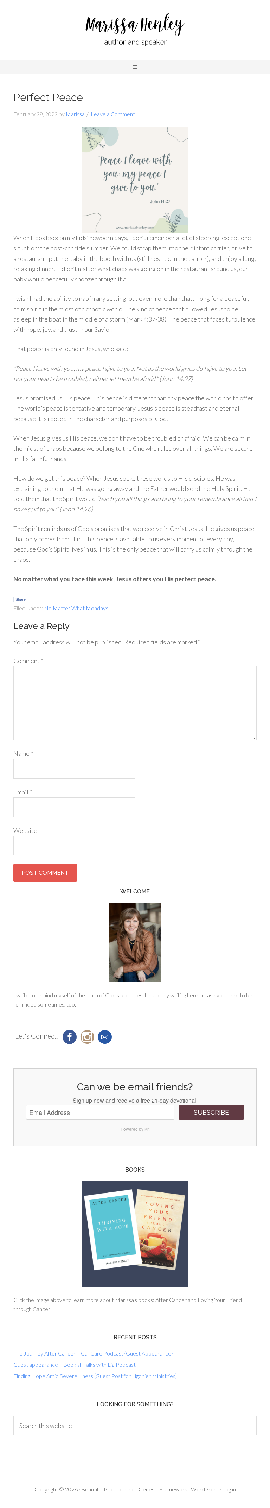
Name (23, 753)
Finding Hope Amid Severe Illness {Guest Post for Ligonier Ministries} (95, 1375)
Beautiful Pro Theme (105, 1489)
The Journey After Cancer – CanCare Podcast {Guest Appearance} (93, 1353)
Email (22, 792)
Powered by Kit (135, 1129)
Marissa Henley (135, 32)
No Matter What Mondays (76, 608)
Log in (229, 1489)
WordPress (205, 1489)
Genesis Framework (163, 1489)
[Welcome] (134, 942)
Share (20, 599)
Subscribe (211, 1112)
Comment (28, 661)
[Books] (134, 1234)
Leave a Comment (113, 114)
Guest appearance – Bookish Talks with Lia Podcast (74, 1364)
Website (25, 830)
